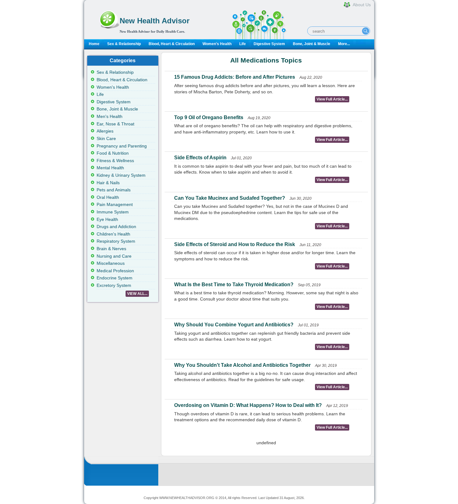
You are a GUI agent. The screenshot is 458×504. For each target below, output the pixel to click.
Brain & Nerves (111, 248)
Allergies (105, 130)
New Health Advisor (154, 20)
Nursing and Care (114, 256)
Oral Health (108, 197)
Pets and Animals (114, 189)
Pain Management (115, 204)
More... (344, 44)
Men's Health (109, 116)
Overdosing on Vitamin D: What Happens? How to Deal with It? (248, 405)
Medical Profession (115, 270)
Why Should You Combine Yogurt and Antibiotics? (233, 324)
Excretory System (114, 285)
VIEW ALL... (137, 294)
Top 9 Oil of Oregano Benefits (208, 117)
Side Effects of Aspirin (200, 157)
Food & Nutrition (113, 153)
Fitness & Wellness (115, 160)
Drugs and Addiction (116, 226)
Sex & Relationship (124, 44)
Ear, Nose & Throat (115, 123)
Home (94, 44)
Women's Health (217, 44)
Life (242, 44)
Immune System (113, 211)
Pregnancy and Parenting (122, 145)
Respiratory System (116, 241)
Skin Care (106, 138)
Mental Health (110, 167)
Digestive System (269, 44)
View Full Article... (332, 99)
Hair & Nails (108, 182)
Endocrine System (114, 277)
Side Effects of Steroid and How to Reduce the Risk (234, 244)
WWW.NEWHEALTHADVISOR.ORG (186, 498)
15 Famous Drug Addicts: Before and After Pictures (234, 77)
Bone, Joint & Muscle (311, 44)
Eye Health (107, 219)
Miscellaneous (111, 263)
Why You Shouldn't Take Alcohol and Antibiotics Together (242, 365)
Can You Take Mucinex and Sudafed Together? (229, 198)
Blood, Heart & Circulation (172, 44)
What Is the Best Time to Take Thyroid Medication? (233, 284)
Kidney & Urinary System (121, 175)
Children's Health (113, 233)
